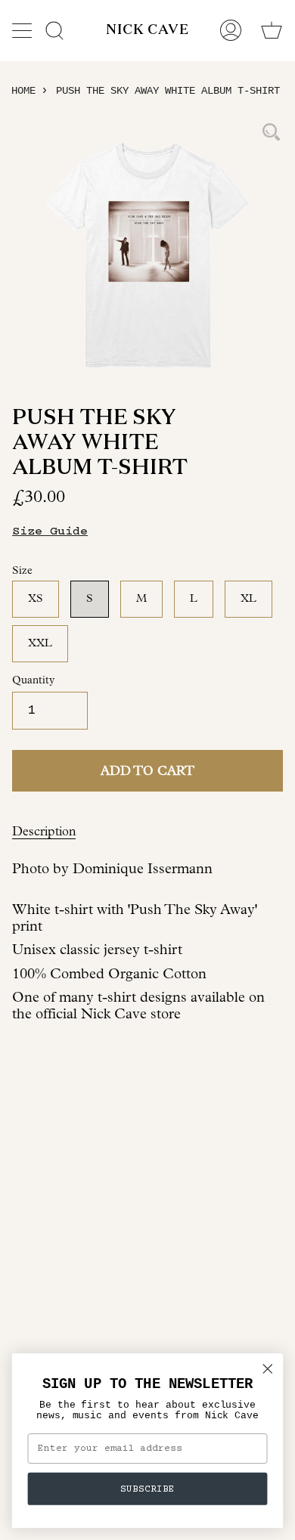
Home (23, 91)
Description (44, 831)
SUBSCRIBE (147, 1488)
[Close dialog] (267, 1369)
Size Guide (50, 531)
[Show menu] (23, 30)
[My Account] (230, 30)
